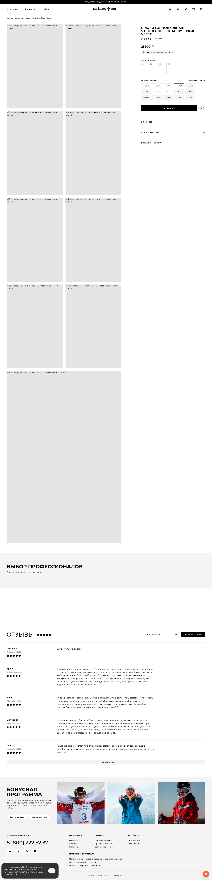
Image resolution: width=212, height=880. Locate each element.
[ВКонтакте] (10, 851)
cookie (22, 867)
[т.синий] (154, 68)
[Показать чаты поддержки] (206, 874)
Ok (52, 871)
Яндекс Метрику (33, 867)
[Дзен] (35, 851)
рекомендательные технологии (18, 869)
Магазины (74, 847)
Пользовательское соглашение (83, 862)
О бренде (73, 840)
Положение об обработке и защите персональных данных (96, 859)
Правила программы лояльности (84, 866)
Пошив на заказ (134, 844)
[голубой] (171, 68)
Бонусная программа (104, 847)
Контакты (73, 844)
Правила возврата (103, 844)
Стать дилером (133, 840)
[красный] (163, 68)
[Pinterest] (26, 851)
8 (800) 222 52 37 (27, 843)
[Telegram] (18, 851)
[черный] (145, 68)
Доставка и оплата (103, 840)
